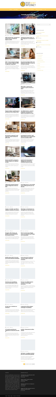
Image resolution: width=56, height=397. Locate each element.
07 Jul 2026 (7, 182)
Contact (6, 395)
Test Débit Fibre (39, 56)
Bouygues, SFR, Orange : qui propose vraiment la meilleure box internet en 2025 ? (11, 234)
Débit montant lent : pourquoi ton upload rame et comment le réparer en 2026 (12, 38)
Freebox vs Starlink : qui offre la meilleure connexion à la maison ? (12, 209)
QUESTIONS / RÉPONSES (30, 9)
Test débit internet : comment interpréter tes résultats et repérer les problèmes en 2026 (27, 112)
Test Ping (38, 63)
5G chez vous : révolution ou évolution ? (11, 307)
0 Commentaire (39, 33)
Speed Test (38, 68)
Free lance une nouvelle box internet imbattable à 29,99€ (11, 282)
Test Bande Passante (40, 60)
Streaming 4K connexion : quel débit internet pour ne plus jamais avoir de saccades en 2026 (28, 136)
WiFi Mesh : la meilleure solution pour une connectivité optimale (27, 354)
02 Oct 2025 (23, 390)
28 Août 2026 (7, 35)
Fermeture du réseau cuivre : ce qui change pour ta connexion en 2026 (28, 38)
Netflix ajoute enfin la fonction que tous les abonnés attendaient (12, 258)
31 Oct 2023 (7, 327)
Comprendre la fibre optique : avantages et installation (27, 307)
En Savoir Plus (7, 71)
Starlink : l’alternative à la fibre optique (27, 330)
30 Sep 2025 (7, 255)
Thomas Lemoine (13, 35)
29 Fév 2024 (7, 304)
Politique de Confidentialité (16, 395)
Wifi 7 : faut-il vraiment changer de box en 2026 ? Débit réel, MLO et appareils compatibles (12, 63)
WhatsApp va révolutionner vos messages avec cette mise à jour (27, 209)
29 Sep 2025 (23, 255)
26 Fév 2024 (23, 304)
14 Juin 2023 (23, 351)
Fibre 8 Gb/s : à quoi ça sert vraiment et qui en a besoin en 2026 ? (27, 87)
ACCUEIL (11, 9)
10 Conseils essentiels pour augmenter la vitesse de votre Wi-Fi (12, 330)
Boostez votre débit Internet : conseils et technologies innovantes (27, 283)
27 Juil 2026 (7, 133)
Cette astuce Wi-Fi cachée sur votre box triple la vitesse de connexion (27, 258)
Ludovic (27, 182)
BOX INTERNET (22, 9)
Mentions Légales (10, 395)
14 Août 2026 (23, 84)
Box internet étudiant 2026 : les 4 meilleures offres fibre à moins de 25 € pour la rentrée (28, 63)
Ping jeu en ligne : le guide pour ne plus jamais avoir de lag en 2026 (12, 111)
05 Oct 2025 (23, 182)
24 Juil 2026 (23, 133)
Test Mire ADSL (39, 58)
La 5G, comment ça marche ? (40, 32)
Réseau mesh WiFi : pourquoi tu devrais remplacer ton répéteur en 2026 (11, 161)
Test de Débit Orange (40, 70)
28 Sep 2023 (23, 327)
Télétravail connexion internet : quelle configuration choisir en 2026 (12, 185)
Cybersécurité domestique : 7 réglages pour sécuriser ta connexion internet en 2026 (27, 161)
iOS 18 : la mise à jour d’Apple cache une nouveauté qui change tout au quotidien (28, 234)
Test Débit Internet (39, 55)
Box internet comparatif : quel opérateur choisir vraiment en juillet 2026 (11, 136)
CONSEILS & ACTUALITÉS (39, 9)
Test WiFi (38, 65)
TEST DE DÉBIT (16, 9)
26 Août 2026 (23, 35)
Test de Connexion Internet (41, 61)
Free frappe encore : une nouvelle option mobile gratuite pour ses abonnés (28, 185)
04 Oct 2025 (23, 381)
